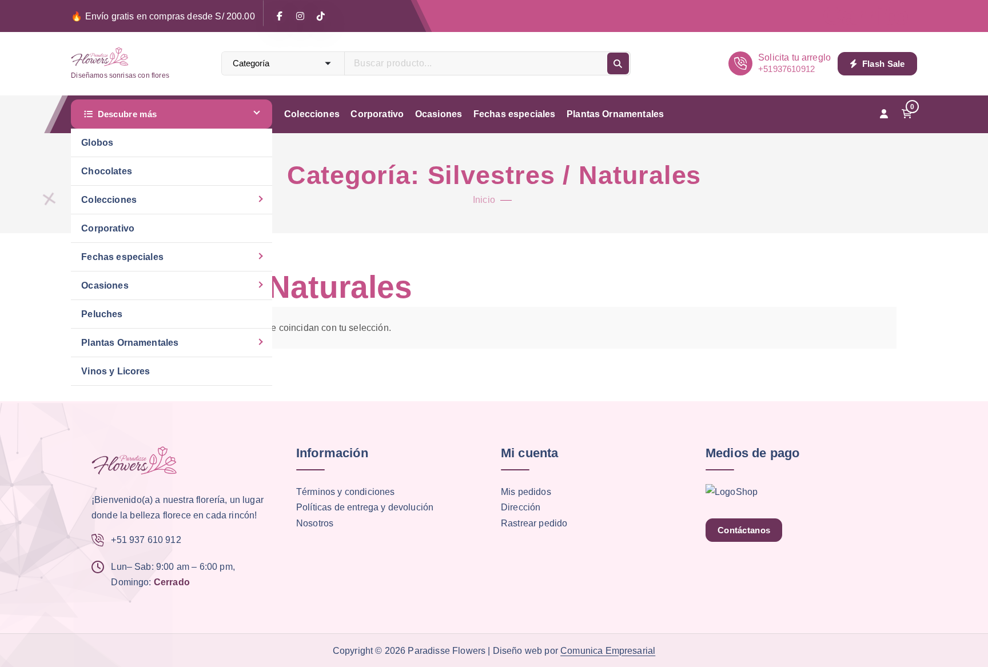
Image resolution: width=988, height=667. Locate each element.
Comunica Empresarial (607, 651)
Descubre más (127, 114)
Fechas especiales (122, 257)
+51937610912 (786, 69)
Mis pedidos (526, 492)
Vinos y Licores (115, 371)
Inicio (484, 200)
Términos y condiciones (345, 492)
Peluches (101, 314)
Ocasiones (104, 285)
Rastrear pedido (534, 523)
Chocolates (106, 171)
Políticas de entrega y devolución (364, 507)
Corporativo (107, 228)
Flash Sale (882, 64)
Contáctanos (744, 530)
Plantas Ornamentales (129, 343)
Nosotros (314, 523)
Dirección (520, 507)
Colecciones (109, 200)
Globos (97, 142)
